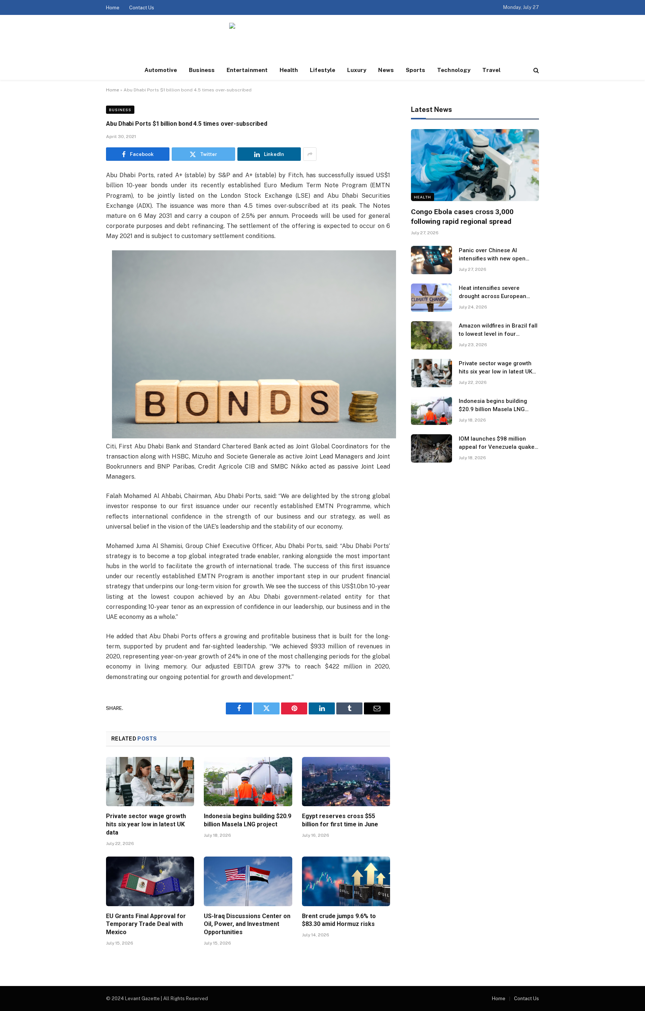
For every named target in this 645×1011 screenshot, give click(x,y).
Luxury (356, 70)
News (385, 70)
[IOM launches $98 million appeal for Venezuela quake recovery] (431, 448)
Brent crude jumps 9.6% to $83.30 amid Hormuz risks (339, 920)
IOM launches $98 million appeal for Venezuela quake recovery (497, 443)
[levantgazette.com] (322, 38)
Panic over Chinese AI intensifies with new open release (492, 255)
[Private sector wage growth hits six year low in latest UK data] (150, 782)
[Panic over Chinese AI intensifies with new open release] (431, 260)
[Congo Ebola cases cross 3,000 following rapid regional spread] (475, 165)
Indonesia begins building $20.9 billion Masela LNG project (247, 820)
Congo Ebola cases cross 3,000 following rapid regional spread (462, 216)
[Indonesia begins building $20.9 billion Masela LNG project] (248, 782)
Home (112, 7)
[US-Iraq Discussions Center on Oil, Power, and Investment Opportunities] (248, 881)
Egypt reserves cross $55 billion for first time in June (340, 820)
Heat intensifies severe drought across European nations (492, 292)
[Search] (535, 70)
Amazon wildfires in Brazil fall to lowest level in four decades (498, 330)
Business (202, 70)
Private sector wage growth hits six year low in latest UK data (146, 824)
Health (289, 70)
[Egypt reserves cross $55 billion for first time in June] (346, 782)
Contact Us (141, 7)
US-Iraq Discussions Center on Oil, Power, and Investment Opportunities (247, 924)
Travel (491, 70)
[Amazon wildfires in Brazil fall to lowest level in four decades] (431, 335)
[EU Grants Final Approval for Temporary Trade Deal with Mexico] (150, 881)
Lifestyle (322, 70)
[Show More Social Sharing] (310, 154)
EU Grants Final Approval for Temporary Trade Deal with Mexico (146, 924)
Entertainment (247, 70)
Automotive (160, 70)
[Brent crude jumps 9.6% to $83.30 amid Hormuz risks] (346, 881)
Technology (453, 70)
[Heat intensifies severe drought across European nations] (431, 298)
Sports (415, 70)
